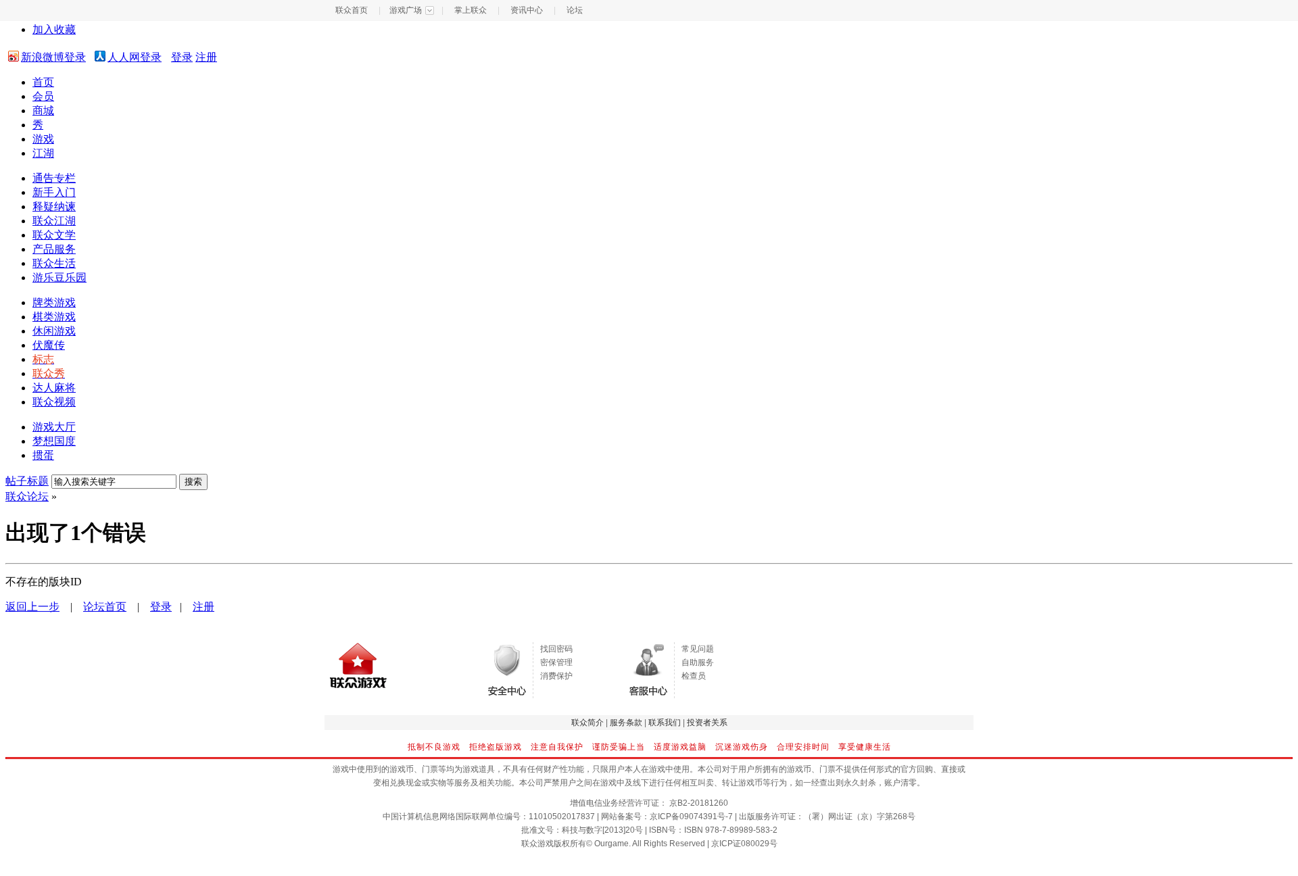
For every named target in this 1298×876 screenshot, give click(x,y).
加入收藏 (54, 29)
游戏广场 (405, 10)
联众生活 (54, 263)
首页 (43, 82)
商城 (43, 110)
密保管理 (556, 662)
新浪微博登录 (53, 57)
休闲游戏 (54, 331)
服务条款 (626, 722)
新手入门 (54, 192)
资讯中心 (526, 10)
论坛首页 (104, 606)
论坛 (575, 10)
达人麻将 (54, 387)
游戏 (43, 139)
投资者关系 (707, 722)
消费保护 (556, 676)
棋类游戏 (54, 316)
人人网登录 (134, 57)
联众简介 (587, 722)
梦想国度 (54, 441)
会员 (43, 96)
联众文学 (54, 235)
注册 (206, 57)
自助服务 (697, 662)
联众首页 (351, 10)
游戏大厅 (54, 427)
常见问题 (697, 649)
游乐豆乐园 (59, 277)
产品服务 (54, 249)
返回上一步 (32, 606)
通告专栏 (54, 178)
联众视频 (54, 402)
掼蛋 (43, 455)
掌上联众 (470, 10)
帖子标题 (27, 481)
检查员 (693, 676)
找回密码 (556, 649)
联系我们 (664, 722)
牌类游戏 (54, 302)
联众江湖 (54, 220)
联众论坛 (27, 496)
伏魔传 (48, 345)
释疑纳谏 (54, 206)
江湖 (43, 153)
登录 (182, 57)
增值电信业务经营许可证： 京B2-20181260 (649, 803)
